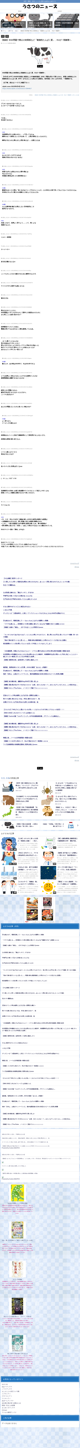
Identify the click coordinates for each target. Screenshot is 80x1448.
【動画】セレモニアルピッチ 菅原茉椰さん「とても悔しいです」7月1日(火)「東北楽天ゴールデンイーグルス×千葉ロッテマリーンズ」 (36, 1158)
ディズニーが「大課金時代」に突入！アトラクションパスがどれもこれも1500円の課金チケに (34, 613)
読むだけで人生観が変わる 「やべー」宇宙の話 (17, 1316)
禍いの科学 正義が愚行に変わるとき (17, 1353)
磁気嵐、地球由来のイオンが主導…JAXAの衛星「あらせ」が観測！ (25, 667)
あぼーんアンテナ (8, 1400)
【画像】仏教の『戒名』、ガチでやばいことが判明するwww (23, 627)
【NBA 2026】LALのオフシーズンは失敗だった (19, 713)
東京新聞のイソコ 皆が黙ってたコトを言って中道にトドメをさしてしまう (27, 643)
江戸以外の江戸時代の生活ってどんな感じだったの (20, 599)
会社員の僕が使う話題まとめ (11, 1403)
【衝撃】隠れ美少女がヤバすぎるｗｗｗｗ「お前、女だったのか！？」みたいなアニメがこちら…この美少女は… (40, 684)
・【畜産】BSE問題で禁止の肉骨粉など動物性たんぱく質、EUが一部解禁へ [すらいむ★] (56, 95)
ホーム (77, 566)
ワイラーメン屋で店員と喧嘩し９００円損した (14, 1166)
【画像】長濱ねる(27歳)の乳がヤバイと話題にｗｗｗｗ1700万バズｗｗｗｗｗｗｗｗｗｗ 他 (25, 1146)
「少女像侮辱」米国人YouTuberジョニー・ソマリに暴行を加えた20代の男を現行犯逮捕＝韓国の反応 (36, 651)
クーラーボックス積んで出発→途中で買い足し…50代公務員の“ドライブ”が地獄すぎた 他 (25, 1142)
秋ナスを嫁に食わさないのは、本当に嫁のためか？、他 (21, 698)
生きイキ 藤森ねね (9, 585)
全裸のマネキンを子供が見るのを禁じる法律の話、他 (20, 702)
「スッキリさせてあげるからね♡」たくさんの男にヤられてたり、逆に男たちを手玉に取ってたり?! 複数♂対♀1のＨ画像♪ (39, 970)
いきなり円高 (7, 610)
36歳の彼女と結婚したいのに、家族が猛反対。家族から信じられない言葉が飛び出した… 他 (25, 1138)
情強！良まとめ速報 (8, 1405)
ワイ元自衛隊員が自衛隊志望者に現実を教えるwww (20, 744)
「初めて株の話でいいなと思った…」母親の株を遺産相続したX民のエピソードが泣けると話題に (35, 640)
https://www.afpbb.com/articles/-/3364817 (17, 88)
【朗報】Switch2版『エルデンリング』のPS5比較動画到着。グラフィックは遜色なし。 (32, 716)
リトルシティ (6, 1398)
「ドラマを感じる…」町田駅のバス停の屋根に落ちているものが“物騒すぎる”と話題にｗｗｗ (33, 624)
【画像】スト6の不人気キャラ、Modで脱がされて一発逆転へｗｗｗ (25, 741)
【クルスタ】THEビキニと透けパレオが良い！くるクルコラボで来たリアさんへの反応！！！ (33, 709)
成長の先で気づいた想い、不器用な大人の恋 (13, 1134)
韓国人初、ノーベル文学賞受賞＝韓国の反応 (17, 737)
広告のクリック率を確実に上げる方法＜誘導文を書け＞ (21, 695)
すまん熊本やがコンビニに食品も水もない (17, 606)
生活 (3, 36)
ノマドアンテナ (7, 1389)
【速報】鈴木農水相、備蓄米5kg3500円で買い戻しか (20, 681)
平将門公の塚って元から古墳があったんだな (17, 596)
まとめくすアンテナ (8, 1407)
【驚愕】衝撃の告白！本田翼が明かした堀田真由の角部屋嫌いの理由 (20, 1173)
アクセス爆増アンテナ (9, 1412)
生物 (7, 36)
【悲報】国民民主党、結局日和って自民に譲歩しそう (20, 660)
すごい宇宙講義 (17, 1279)
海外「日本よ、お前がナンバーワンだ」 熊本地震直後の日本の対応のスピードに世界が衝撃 (33, 674)
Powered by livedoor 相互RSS (11, 1148)
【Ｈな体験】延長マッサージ (12, 578)
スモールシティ (7, 1396)
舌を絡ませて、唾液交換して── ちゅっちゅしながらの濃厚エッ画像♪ (26, 620)
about (19, 11)
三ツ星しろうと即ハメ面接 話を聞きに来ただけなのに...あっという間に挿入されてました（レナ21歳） (37, 581)
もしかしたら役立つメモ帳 (10, 1391)
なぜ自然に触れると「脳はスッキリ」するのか (18, 592)
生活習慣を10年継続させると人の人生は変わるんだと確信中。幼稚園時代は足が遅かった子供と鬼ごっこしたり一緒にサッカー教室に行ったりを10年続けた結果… (39, 1029)
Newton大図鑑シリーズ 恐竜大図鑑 (17, 1203)
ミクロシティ (6, 1393)
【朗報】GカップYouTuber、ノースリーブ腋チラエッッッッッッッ (25, 688)
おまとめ (5, 1384)
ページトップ (74, 563)
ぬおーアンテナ (7, 1386)
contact (60, 11)
